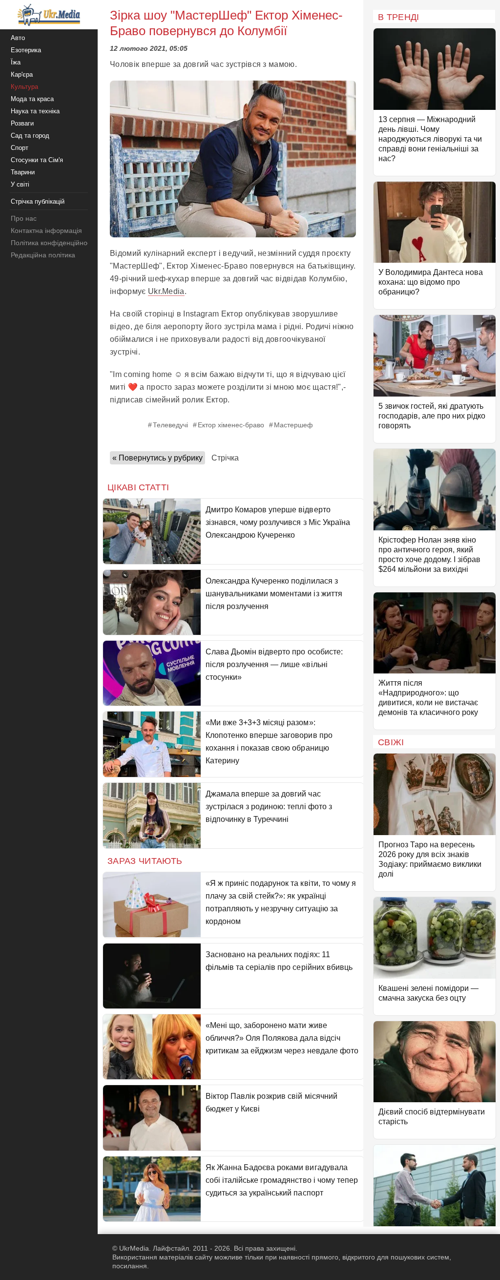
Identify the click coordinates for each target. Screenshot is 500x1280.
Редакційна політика (43, 255)
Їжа (16, 62)
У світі (20, 184)
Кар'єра (22, 74)
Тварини (23, 172)
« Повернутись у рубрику (157, 458)
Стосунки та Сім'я (37, 160)
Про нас (24, 218)
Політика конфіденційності (53, 243)
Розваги (22, 123)
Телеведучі (170, 425)
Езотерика (26, 50)
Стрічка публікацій (37, 201)
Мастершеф (293, 425)
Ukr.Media (166, 291)
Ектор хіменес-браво (231, 425)
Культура (24, 86)
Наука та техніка (35, 111)
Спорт (19, 147)
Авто (18, 38)
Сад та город (30, 135)
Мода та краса (32, 99)
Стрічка (225, 458)
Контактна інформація (46, 230)
